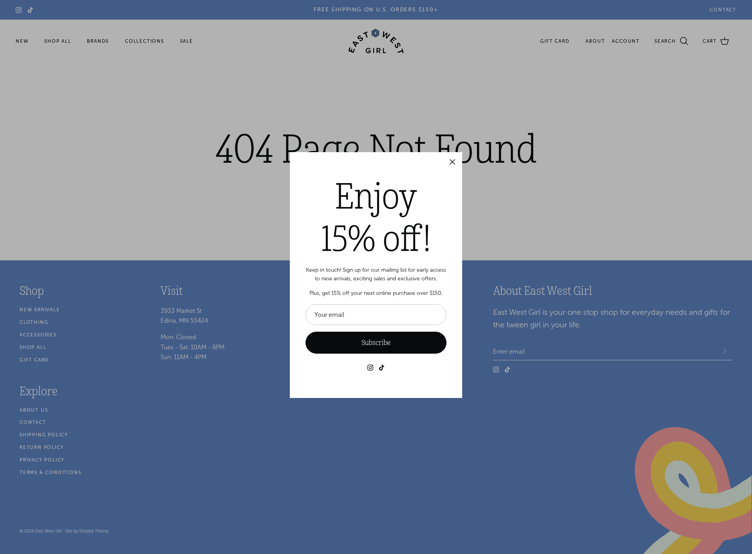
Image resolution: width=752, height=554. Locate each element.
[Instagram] (370, 368)
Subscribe (376, 342)
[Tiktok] (382, 368)
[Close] (452, 162)
